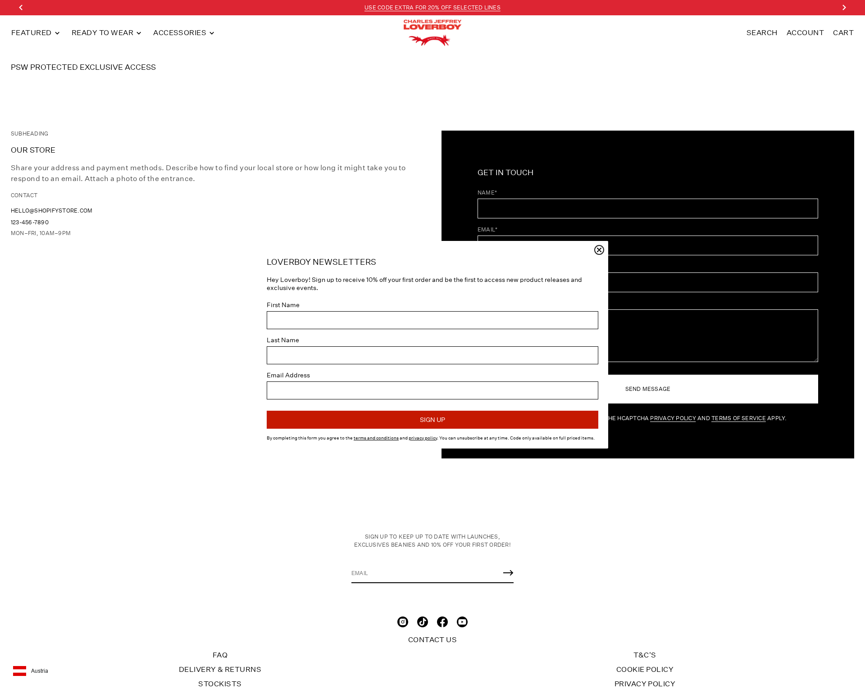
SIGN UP (432, 420)
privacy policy (423, 438)
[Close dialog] (599, 249)
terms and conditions (376, 438)
